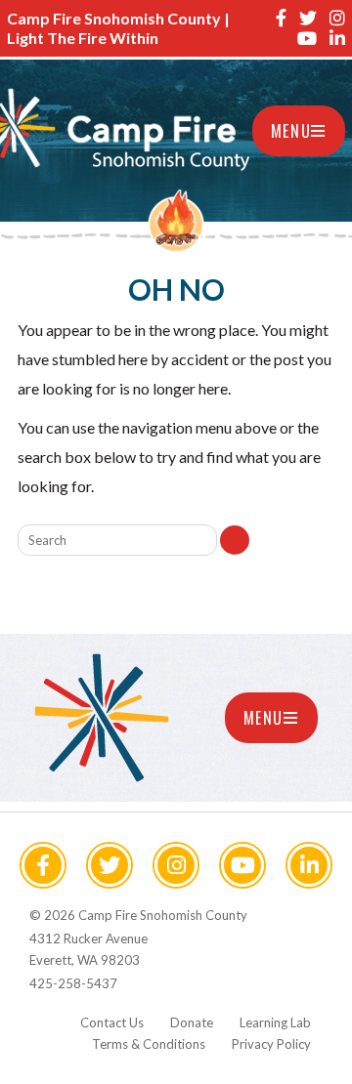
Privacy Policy (271, 1044)
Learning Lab (275, 1022)
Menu (291, 131)
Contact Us (112, 1022)
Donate (191, 1022)
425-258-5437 (73, 983)
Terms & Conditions (148, 1044)
